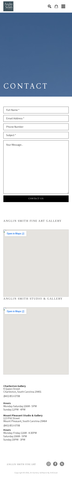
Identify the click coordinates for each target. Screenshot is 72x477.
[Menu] (63, 6)
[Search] (49, 6)
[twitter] (62, 464)
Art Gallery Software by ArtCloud (44, 473)
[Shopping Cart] (56, 6)
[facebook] (55, 464)
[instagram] (48, 464)
